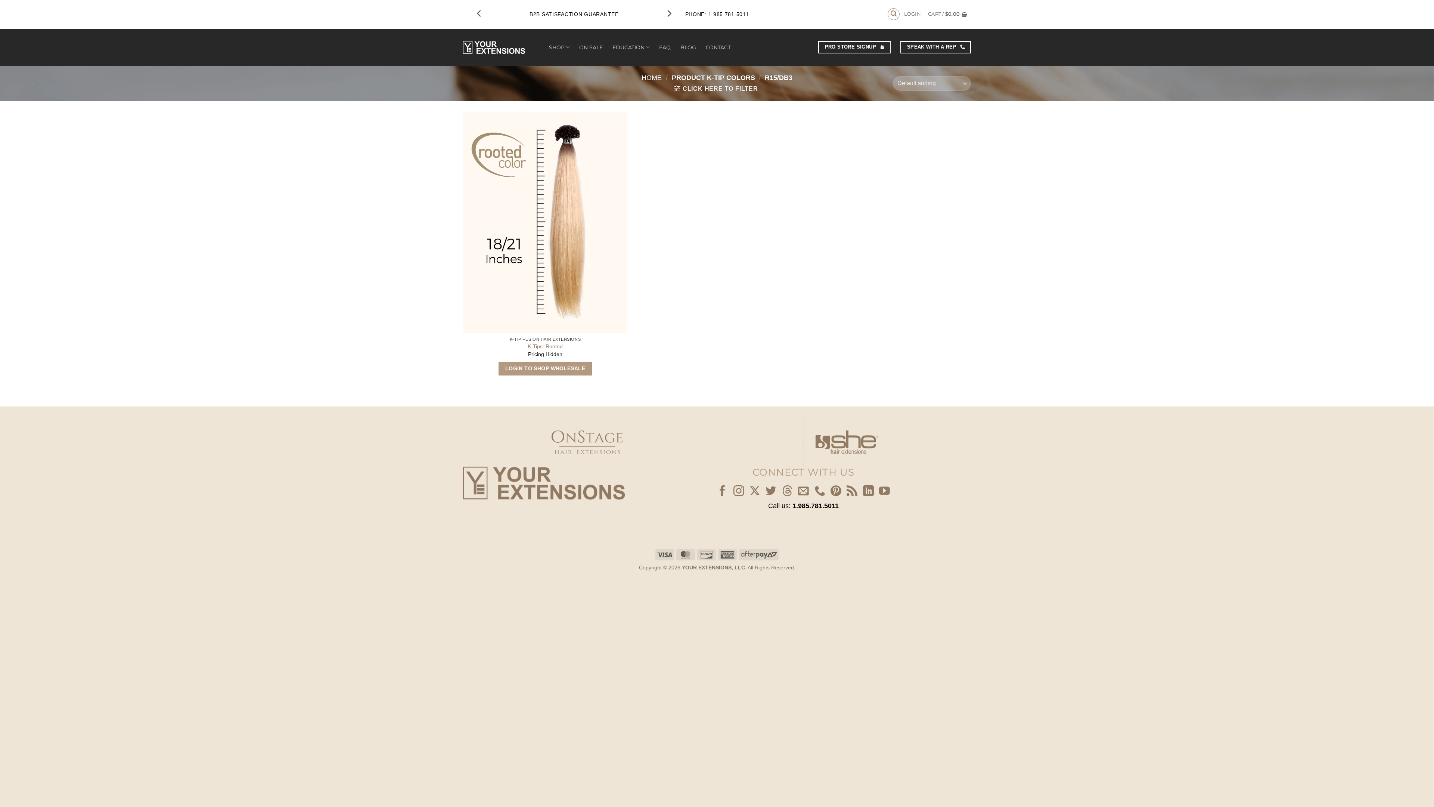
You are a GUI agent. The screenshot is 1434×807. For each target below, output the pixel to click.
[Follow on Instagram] (738, 492)
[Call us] (819, 492)
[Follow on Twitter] (771, 492)
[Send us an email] (803, 492)
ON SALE (591, 47)
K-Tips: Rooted (545, 346)
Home (652, 77)
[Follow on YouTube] (884, 492)
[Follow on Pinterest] (836, 492)
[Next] (668, 13)
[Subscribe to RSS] (852, 492)
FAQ (665, 47)
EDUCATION (628, 47)
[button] (894, 14)
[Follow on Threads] (787, 492)
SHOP (557, 47)
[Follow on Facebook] (722, 492)
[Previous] (479, 13)
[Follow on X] (754, 492)
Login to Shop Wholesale (545, 368)
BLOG (688, 47)
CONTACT (718, 47)
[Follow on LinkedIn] (868, 492)
